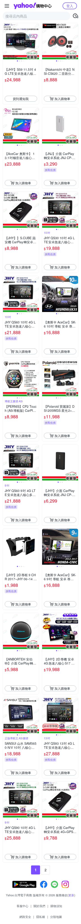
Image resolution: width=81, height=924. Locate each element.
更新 (71, 895)
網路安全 (25, 917)
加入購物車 (62, 98)
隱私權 (40, 917)
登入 (69, 5)
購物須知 (56, 906)
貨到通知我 (21, 98)
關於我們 (39, 906)
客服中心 (22, 906)
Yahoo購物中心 (33, 6)
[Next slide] (36, 41)
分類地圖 (56, 917)
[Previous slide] (6, 41)
